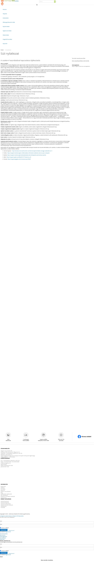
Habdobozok (3, 506)
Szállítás (17, 1)
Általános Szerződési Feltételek (8, 496)
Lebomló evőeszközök (6, 503)
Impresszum (3, 497)
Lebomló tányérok (5, 502)
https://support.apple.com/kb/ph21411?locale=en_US (19, 157)
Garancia (3, 490)
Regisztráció (8, 531)
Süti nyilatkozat (4, 495)
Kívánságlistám (3, 536)
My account (2, 535)
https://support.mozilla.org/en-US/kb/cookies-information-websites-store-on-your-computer (28, 153)
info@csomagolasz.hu (6, 463)
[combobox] (47, 1)
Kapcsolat (2, 539)
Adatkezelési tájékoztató (6, 494)
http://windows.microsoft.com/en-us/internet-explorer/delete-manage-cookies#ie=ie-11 (32, 151)
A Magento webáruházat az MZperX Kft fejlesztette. (12, 516)
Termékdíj (3, 489)
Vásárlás (3, 487)
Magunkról (3, 486)
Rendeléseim (3, 538)
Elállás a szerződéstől (6, 491)
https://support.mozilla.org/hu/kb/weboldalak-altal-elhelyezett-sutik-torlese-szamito (26, 155)
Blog (2, 492)
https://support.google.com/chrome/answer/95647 (19, 159)
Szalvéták (3, 507)
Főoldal (2, 49)
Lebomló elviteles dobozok (7, 505)
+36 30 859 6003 (15, 461)
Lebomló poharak (5, 501)
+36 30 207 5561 (7, 461)
